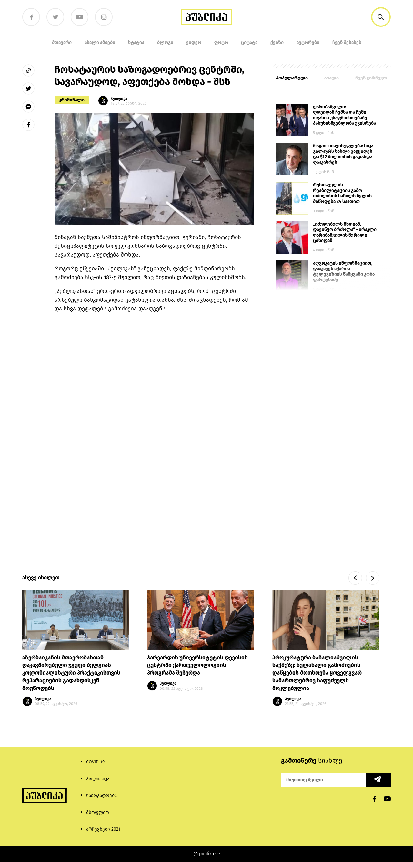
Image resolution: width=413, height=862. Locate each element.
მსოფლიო (97, 812)
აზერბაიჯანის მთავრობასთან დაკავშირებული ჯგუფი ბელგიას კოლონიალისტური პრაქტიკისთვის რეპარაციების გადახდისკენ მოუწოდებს (71, 673)
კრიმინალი (72, 100)
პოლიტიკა (97, 779)
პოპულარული (292, 78)
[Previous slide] (355, 578)
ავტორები (308, 42)
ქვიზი (277, 42)
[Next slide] (372, 578)
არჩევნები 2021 (103, 829)
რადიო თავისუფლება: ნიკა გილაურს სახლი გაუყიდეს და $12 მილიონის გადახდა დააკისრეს (343, 154)
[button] (381, 17)
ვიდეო (193, 42)
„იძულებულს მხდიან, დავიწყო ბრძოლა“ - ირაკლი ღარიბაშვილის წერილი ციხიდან (345, 232)
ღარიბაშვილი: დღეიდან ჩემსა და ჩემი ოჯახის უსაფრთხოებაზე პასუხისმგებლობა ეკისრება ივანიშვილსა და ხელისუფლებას (344, 115)
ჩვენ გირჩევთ (371, 78)
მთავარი (62, 42)
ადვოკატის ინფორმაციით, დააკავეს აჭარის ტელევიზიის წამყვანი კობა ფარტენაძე (344, 271)
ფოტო (221, 42)
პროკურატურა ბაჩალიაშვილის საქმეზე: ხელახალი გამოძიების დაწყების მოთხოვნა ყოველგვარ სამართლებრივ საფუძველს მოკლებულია (317, 673)
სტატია (136, 42)
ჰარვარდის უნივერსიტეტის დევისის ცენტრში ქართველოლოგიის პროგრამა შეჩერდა (197, 665)
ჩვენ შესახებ (346, 42)
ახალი (331, 78)
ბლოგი (165, 42)
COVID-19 (95, 762)
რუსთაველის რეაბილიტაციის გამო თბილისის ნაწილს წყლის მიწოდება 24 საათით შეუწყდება (342, 193)
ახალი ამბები (100, 42)
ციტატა (249, 42)
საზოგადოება (101, 795)
